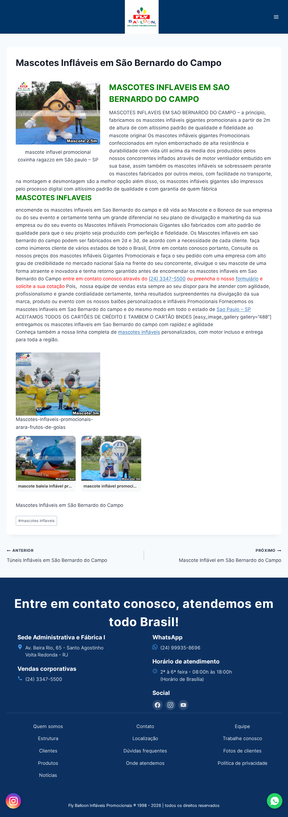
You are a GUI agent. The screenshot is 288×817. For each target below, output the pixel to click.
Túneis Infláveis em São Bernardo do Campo (57, 555)
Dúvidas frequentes (145, 751)
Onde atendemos (145, 763)
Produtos (48, 763)
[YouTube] (183, 705)
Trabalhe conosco (242, 738)
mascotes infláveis (139, 332)
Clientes (48, 751)
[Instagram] (170, 705)
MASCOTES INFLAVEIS (54, 198)
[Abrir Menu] (276, 16)
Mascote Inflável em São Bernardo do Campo (230, 555)
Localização (145, 738)
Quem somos (48, 726)
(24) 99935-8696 (180, 648)
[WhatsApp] (274, 801)
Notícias (48, 775)
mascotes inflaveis (36, 520)
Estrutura (48, 738)
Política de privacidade (242, 763)
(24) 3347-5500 (167, 279)
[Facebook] (157, 705)
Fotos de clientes (242, 751)
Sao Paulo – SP (234, 309)
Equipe (242, 726)
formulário (247, 279)
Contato (145, 726)
